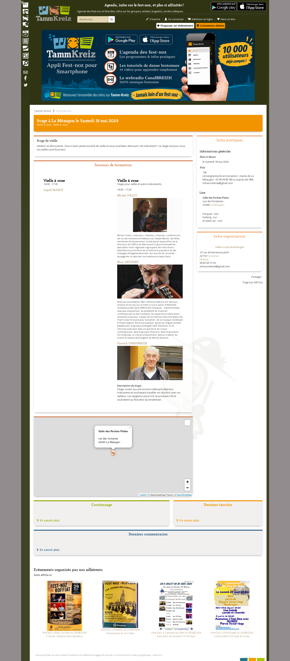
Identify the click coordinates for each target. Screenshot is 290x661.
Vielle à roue (44, 124)
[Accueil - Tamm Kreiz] (53, 12)
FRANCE (204, 259)
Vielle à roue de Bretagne (229, 247)
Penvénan (213, 256)
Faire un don (228, 19)
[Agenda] (25, 34)
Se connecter (176, 19)
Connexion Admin (211, 25)
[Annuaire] (25, 42)
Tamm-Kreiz (42, 111)
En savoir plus (50, 520)
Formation (63, 111)
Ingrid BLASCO (53, 190)
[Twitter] (25, 87)
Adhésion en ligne (202, 19)
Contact (63, 654)
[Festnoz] (25, 4)
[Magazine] (25, 56)
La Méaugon (63, 120)
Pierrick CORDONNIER (132, 343)
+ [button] (187, 481)
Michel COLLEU (127, 195)
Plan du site (52, 654)
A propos (41, 654)
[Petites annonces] (25, 64)
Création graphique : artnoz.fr (146, 654)
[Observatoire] (25, 49)
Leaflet (143, 494)
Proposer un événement (116, 654)
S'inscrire (155, 19)
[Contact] (25, 73)
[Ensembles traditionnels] (25, 23)
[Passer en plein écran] (187, 423)
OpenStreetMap (184, 494)
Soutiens (73, 654)
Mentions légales (93, 654)
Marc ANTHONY (128, 262)
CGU (81, 654)
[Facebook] (25, 79)
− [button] (187, 487)
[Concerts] (25, 11)
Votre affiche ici (43, 575)
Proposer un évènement (176, 25)
